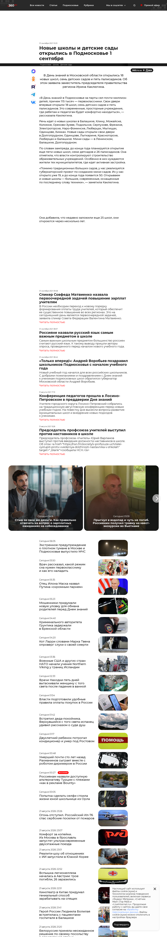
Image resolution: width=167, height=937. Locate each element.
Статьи (53, 5)
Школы (56, 65)
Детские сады (66, 65)
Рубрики (89, 5)
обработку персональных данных (125, 910)
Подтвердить (121, 924)
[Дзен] (142, 70)
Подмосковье (70, 5)
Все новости (37, 5)
